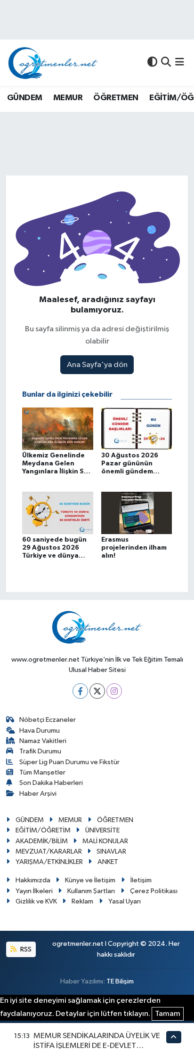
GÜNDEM (24, 98)
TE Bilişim (120, 981)
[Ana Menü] (179, 63)
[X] (97, 691)
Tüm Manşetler (42, 772)
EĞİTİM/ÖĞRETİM (43, 830)
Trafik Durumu (40, 751)
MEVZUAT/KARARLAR (49, 851)
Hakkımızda (33, 880)
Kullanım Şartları (91, 891)
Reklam (82, 901)
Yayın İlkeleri (34, 891)
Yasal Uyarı (124, 901)
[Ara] (166, 63)
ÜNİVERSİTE (102, 830)
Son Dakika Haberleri (51, 782)
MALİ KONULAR (105, 841)
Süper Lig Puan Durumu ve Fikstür (69, 762)
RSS (25, 949)
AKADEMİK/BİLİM (42, 841)
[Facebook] (80, 691)
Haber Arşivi (38, 793)
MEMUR (67, 98)
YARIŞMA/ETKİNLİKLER (49, 861)
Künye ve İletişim (90, 880)
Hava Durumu (39, 730)
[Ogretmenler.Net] (53, 62)
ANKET (107, 861)
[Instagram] (114, 691)
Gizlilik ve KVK (36, 901)
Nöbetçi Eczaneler (47, 719)
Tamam (167, 1014)
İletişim (141, 880)
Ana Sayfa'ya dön (97, 365)
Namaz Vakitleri (42, 740)
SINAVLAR (111, 851)
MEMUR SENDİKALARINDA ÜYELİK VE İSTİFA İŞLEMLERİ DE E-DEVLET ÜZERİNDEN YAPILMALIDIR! (96, 1046)
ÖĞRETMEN (115, 98)
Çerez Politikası (154, 891)
